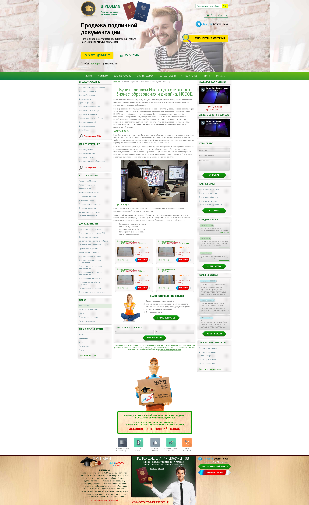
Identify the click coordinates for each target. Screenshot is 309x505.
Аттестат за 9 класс (87, 185)
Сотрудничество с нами (88, 317)
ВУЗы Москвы (84, 306)
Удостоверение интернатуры (90, 278)
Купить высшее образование (210, 205)
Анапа (81, 350)
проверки (96, 63)
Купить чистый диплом (208, 201)
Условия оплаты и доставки (170, 449)
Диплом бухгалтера (207, 364)
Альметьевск (84, 346)
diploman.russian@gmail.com (169, 350)
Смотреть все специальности (210, 369)
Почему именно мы (87, 321)
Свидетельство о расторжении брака (94, 245)
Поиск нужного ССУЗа (92, 168)
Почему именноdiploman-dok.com (214, 108)
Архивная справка (86, 200)
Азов (81, 342)
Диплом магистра (86, 99)
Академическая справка (89, 193)
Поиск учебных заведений (209, 38)
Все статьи (214, 211)
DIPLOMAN (101, 459)
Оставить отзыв (214, 334)
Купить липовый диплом (208, 197)
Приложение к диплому (88, 249)
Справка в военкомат (88, 208)
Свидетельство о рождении (90, 229)
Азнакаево (83, 338)
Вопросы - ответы (168, 76)
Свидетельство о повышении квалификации (90, 267)
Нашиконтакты (187, 449)
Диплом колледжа (86, 157)
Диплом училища (86, 150)
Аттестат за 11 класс (87, 181)
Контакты (220, 76)
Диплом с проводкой (87, 122)
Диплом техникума (87, 154)
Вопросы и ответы (138, 449)
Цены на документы (122, 76)
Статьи (81, 313)
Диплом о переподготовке (90, 256)
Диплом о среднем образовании (92, 161)
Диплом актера (205, 356)
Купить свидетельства (208, 193)
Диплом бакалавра (87, 95)
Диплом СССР (84, 130)
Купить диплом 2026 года (209, 189)
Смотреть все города (87, 355)
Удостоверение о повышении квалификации (90, 273)
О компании (103, 76)
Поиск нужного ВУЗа (92, 136)
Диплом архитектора (207, 360)
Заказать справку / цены (89, 216)
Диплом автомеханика (208, 348)
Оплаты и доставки (145, 76)
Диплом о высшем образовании (92, 87)
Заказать (142, 259)
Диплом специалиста (87, 91)
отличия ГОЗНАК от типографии (122, 449)
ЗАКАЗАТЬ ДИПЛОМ (215, 473)
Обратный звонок (219, 15)
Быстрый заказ (142, 248)
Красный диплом (86, 103)
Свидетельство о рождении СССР (92, 233)
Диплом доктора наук (88, 114)
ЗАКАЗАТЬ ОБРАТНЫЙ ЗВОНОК (215, 467)
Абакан (82, 335)
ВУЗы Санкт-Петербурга (88, 310)
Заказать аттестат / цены (89, 212)
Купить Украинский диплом (90, 288)
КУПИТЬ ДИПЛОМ (157, 469)
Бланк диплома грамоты (89, 253)
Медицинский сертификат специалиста (89, 283)
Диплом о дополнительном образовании (90, 261)
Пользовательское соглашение (104, 500)
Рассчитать (131, 55)
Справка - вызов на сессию (90, 204)
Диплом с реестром (87, 126)
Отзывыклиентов (154, 449)
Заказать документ (97, 55)
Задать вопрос (214, 266)
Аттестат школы (85, 189)
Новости (207, 76)
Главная (88, 76)
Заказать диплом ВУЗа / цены (91, 118)
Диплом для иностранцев (89, 107)
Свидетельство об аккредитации (92, 292)
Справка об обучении (87, 197)
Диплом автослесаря (207, 352)
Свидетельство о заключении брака (93, 241)
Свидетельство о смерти (89, 237)
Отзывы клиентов (189, 76)
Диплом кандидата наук (89, 111)
